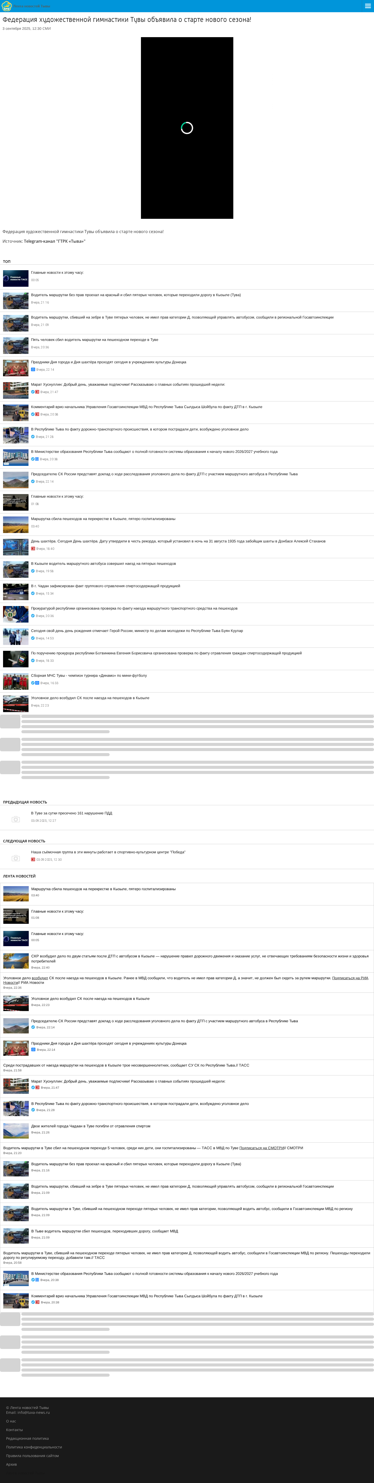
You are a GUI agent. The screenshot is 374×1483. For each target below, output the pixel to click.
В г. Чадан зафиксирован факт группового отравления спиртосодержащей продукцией (105, 586)
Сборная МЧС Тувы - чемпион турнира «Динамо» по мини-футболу (89, 675)
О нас (11, 1421)
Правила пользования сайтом (32, 1455)
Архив (11, 1464)
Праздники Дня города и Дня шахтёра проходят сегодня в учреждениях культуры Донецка (108, 362)
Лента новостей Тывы (25, 1473)
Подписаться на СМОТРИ (261, 1148)
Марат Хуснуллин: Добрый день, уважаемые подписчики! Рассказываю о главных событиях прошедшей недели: (128, 384)
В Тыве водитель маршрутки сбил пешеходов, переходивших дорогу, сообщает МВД (104, 1231)
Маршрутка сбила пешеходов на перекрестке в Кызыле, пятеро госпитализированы (103, 519)
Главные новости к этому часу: (57, 272)
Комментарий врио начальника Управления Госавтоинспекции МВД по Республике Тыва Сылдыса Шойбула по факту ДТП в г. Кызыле (146, 407)
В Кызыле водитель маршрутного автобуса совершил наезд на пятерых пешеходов (103, 563)
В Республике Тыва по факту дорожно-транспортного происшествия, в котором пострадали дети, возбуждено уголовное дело (140, 429)
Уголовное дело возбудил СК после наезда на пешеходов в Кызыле (90, 698)
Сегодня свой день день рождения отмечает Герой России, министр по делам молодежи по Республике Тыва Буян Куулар (137, 631)
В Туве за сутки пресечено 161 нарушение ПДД (71, 813)
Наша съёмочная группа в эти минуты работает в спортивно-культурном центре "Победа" (108, 852)
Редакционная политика (27, 1438)
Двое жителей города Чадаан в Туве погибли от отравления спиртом (90, 1126)
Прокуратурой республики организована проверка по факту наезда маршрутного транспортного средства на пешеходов (134, 608)
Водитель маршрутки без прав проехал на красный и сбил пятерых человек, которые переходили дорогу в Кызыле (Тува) (136, 295)
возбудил (40, 978)
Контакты (14, 1429)
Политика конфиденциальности (34, 1447)
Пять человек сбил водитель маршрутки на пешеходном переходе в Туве (94, 340)
